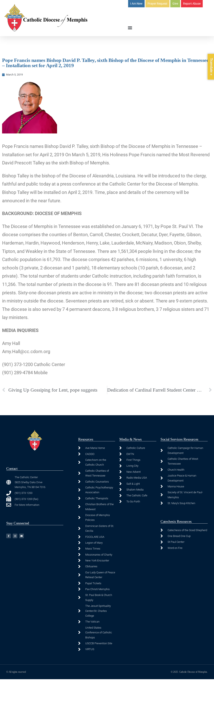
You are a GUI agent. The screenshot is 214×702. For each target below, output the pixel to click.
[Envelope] (21, 536)
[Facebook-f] (8, 536)
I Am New (136, 3)
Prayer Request (157, 3)
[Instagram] (15, 536)
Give (175, 3)
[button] (129, 27)
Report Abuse (192, 3)
